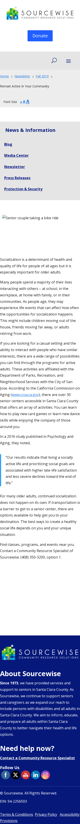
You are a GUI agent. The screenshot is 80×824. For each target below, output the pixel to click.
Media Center (16, 155)
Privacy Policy (46, 814)
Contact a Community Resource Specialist (37, 758)
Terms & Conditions (16, 814)
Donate (40, 36)
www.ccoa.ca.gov (25, 394)
